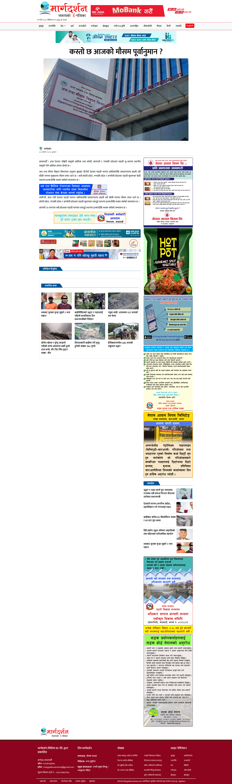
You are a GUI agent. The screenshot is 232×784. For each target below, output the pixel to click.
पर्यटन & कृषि (119, 26)
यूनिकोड (92, 781)
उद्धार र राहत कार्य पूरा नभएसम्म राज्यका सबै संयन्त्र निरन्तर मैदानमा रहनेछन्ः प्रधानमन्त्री (159, 493)
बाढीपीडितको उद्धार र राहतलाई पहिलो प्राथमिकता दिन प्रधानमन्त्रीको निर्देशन (89, 315)
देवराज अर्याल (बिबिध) (125, 760)
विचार (159, 26)
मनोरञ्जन (94, 26)
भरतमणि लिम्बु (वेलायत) (152, 770)
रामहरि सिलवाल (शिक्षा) (152, 755)
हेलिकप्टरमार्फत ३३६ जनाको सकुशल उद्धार (120, 344)
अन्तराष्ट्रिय (134, 26)
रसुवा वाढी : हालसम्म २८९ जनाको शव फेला (123, 314)
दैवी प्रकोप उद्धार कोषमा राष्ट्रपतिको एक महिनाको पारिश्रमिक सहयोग (159, 532)
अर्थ (72, 26)
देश (172, 765)
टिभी (168, 26)
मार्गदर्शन (47, 149)
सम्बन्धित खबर (51, 286)
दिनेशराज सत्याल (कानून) (153, 760)
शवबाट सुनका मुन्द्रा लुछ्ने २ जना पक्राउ (55, 314)
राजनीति (52, 26)
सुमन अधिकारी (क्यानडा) (152, 775)
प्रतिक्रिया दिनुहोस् (50, 269)
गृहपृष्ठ (41, 26)
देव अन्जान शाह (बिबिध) (125, 770)
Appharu (182, 781)
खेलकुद (106, 26)
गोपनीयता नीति (66, 781)
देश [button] (62, 26)
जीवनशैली (147, 26)
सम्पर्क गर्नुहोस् (80, 781)
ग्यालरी (178, 26)
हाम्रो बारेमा (53, 781)
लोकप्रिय (150, 483)
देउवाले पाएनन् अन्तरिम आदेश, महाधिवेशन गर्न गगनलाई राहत (157, 505)
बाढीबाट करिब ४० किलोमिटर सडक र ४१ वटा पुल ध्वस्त (160, 519)
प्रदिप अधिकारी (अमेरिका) (153, 765)
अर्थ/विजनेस (188, 755)
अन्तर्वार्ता (82, 26)
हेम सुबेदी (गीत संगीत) (125, 765)
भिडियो (186, 765)
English (189, 25)
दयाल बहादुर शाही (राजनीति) (127, 755)
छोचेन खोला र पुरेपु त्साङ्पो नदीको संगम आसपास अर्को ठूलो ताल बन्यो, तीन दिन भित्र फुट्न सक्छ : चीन (55, 348)
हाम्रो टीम (43, 781)
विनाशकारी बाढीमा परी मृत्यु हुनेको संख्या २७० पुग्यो (87, 344)
